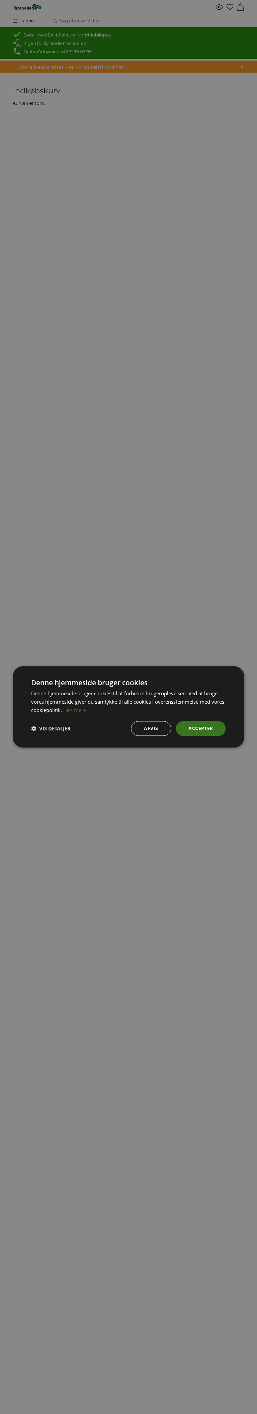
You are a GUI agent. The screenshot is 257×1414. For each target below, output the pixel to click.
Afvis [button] (151, 728)
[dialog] (128, 707)
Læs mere (74, 710)
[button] (51, 728)
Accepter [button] (200, 728)
